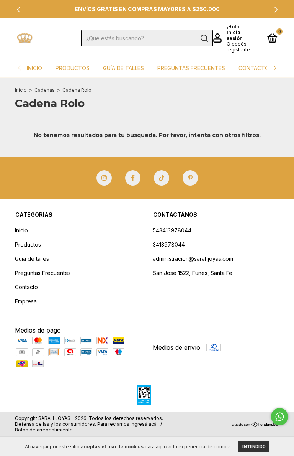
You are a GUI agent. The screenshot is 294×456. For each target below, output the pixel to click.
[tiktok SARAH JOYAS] (161, 178)
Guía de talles (123, 68)
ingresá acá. (144, 424)
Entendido (254, 446)
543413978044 (172, 230)
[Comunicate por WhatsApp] (279, 416)
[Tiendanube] (255, 425)
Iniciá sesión (235, 35)
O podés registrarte (238, 47)
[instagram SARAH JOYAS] (104, 178)
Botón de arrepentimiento (44, 430)
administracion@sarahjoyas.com (193, 258)
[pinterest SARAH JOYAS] (190, 178)
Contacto (253, 68)
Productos (73, 68)
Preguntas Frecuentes (191, 68)
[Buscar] (204, 38)
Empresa (26, 301)
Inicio (34, 68)
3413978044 (169, 244)
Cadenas (45, 90)
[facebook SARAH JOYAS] (132, 178)
